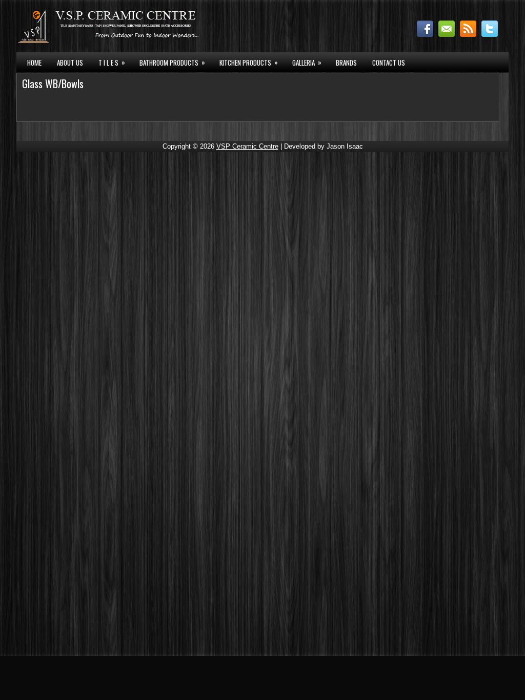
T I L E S (111, 62)
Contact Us (388, 62)
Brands (346, 62)
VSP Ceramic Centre (247, 146)
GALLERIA (306, 62)
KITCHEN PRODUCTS (248, 62)
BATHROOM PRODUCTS (172, 62)
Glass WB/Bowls (53, 83)
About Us (70, 62)
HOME (34, 62)
